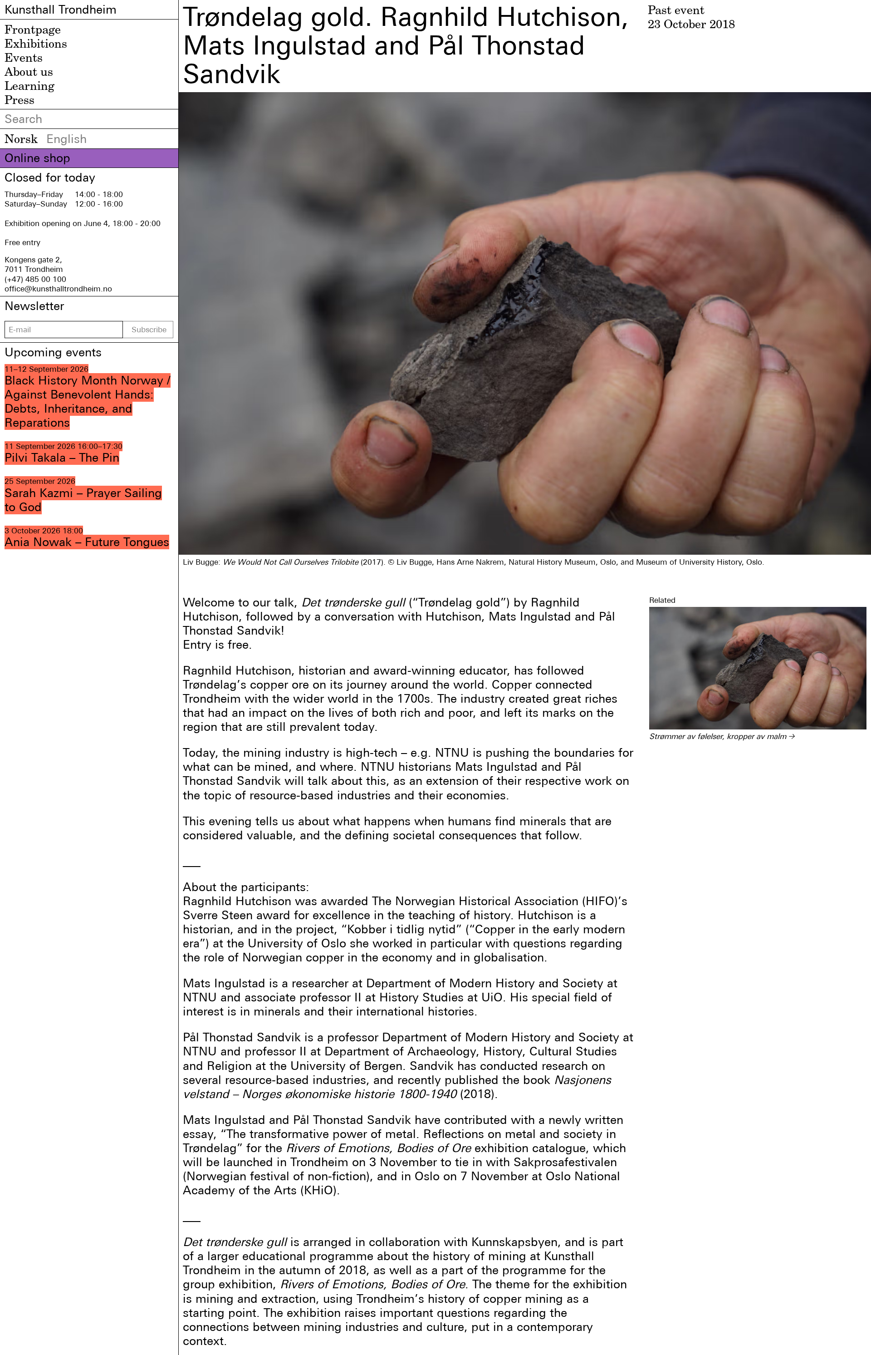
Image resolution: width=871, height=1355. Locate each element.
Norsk (21, 138)
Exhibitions (36, 43)
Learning (29, 85)
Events (24, 57)
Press (19, 99)
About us (29, 71)
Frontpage (33, 29)
